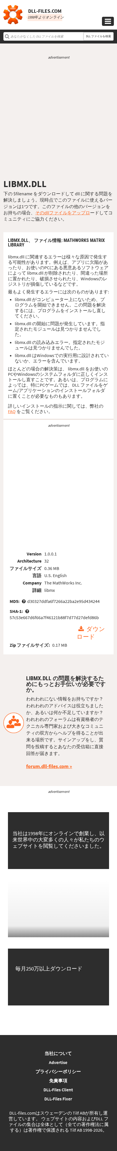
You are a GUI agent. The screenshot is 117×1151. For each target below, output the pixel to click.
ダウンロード (91, 632)
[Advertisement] (58, 119)
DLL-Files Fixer (58, 1098)
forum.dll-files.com (47, 766)
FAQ (12, 411)
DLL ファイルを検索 (98, 36)
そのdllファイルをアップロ (62, 212)
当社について (58, 1053)
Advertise (58, 1062)
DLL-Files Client (58, 1089)
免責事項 (58, 1080)
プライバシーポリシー (58, 1071)
